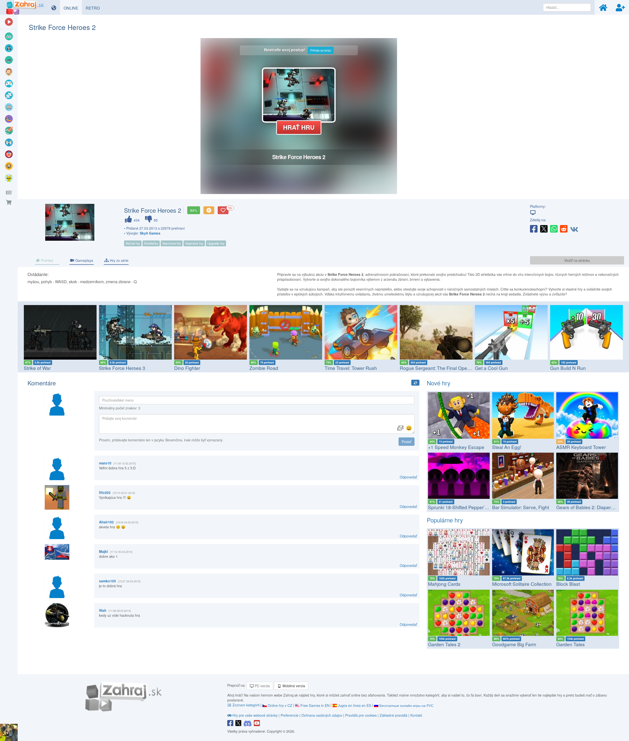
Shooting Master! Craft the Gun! (583, 367)
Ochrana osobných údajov (321, 715)
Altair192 (106, 521)
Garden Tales (570, 644)
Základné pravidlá (393, 715)
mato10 (105, 463)
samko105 (107, 580)
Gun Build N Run (493, 367)
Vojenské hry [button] (194, 243)
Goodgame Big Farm (514, 644)
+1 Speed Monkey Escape (456, 447)
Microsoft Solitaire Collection (522, 583)
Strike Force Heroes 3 (47, 367)
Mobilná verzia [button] (293, 685)
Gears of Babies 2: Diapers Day (589, 507)
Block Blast (568, 583)
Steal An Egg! (506, 447)
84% (193, 210)
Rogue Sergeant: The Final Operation (364, 367)
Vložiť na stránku (577, 260)
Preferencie (290, 715)
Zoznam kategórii (245, 704)
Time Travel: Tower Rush (275, 367)
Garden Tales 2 (444, 644)
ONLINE (73, 8)
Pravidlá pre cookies (361, 715)
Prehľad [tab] (46, 260)
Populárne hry (445, 520)
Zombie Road (188, 367)
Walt (102, 610)
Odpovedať (408, 477)
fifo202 (105, 492)
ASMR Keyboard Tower (581, 447)
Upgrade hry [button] (216, 243)
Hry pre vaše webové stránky (255, 715)
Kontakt (416, 715)
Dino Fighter (112, 367)
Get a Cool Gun (416, 367)
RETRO (94, 8)
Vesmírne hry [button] (171, 243)
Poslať (406, 441)
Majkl (103, 551)
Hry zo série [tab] (119, 260)
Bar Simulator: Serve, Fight (520, 507)
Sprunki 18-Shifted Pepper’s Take (463, 507)
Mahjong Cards (444, 583)
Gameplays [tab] (83, 260)
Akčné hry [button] (133, 243)
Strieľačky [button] (151, 243)
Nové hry (438, 382)
